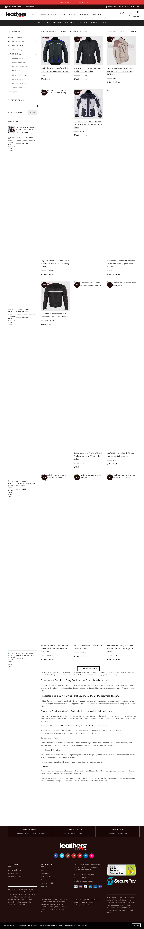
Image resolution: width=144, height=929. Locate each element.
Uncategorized (13, 92)
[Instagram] (67, 855)
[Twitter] (62, 855)
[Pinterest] (79, 855)
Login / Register (123, 13)
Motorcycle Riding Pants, (122, 900)
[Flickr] (91, 855)
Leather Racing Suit (81, 900)
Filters (131, 31)
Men (9, 889)
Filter (32, 112)
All (39, 23)
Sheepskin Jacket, (14, 902)
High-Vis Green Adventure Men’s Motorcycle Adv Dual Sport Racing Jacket (55, 264)
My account (112, 7)
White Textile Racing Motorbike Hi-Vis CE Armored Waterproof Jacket (120, 648)
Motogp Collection (14, 873)
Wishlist (137, 11)
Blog (127, 7)
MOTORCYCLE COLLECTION (90, 15)
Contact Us (45, 873)
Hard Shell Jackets (19, 62)
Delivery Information (48, 880)
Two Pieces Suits (86, 905)
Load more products (88, 669)
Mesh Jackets (17, 71)
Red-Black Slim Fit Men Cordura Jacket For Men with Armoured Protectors (54, 648)
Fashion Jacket (53, 899)
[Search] (131, 13)
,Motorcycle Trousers (119, 910)
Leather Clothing (16, 50)
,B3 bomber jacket (52, 907)
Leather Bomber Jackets (55, 902)
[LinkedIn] (85, 855)
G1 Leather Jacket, (19, 897)
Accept (136, 925)
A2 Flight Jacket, (18, 889)
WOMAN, (44, 899)
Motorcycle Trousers (19, 83)
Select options (48, 79)
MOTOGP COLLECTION (68, 15)
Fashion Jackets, (24, 894)
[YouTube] (73, 855)
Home (121, 7)
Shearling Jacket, (26, 899)
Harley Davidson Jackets (116, 897)
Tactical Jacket (17, 88)
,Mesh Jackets (125, 905)
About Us (44, 870)
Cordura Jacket (17, 58)
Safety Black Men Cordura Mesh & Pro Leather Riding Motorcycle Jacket (88, 456)
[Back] (11, 23)
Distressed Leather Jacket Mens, (25, 892)
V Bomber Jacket (20, 904)
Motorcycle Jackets (19, 75)
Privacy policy (46, 877)
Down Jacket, (13, 894)
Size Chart (135, 7)
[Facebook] (56, 855)
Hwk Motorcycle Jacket (20, 67)
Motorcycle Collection (16, 877)
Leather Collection (14, 870)
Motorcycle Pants (18, 79)
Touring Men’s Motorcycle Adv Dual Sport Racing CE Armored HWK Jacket (119, 71)
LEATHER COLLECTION (47, 15)
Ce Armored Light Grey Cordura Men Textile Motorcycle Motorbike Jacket (88, 124)
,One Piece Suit (84, 902)
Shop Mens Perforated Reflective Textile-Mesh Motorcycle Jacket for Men (121, 264)
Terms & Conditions (48, 883)
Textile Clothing (73, 31)
